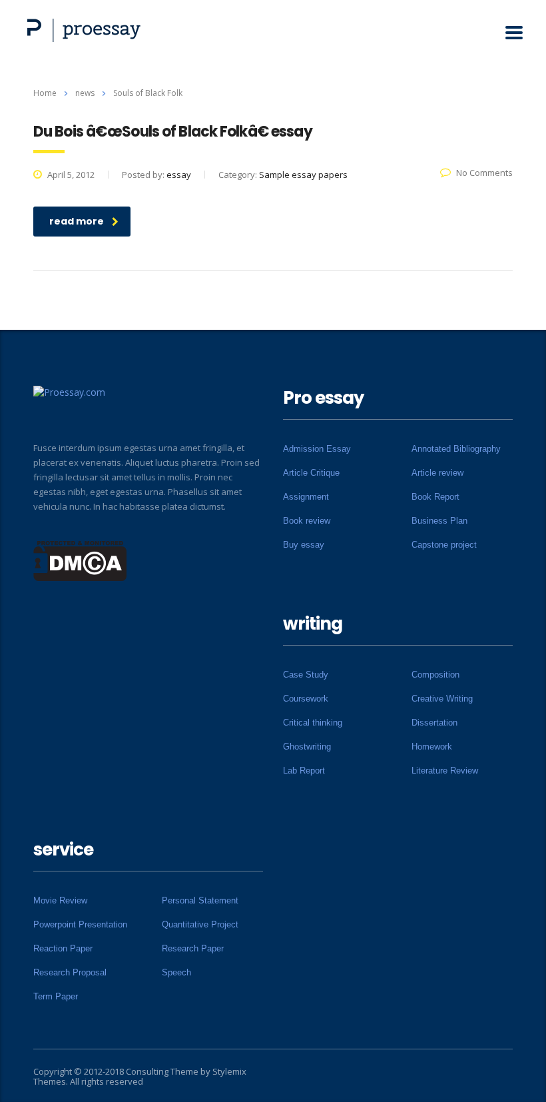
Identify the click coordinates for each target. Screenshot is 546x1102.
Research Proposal (70, 972)
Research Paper (193, 948)
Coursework (305, 699)
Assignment (306, 497)
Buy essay (303, 545)
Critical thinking (312, 723)
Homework (431, 747)
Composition (435, 675)
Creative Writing (442, 699)
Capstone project (444, 545)
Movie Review (60, 900)
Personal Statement (200, 900)
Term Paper (55, 996)
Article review (437, 473)
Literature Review (444, 771)
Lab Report (304, 771)
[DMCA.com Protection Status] (80, 560)
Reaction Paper (63, 948)
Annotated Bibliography (456, 449)
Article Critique (311, 473)
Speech (176, 972)
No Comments (484, 173)
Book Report (435, 497)
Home (45, 93)
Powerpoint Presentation (80, 924)
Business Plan (439, 521)
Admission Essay (317, 449)
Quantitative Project (200, 924)
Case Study (305, 675)
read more (76, 221)
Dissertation (434, 723)
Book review (306, 521)
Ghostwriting (307, 747)
